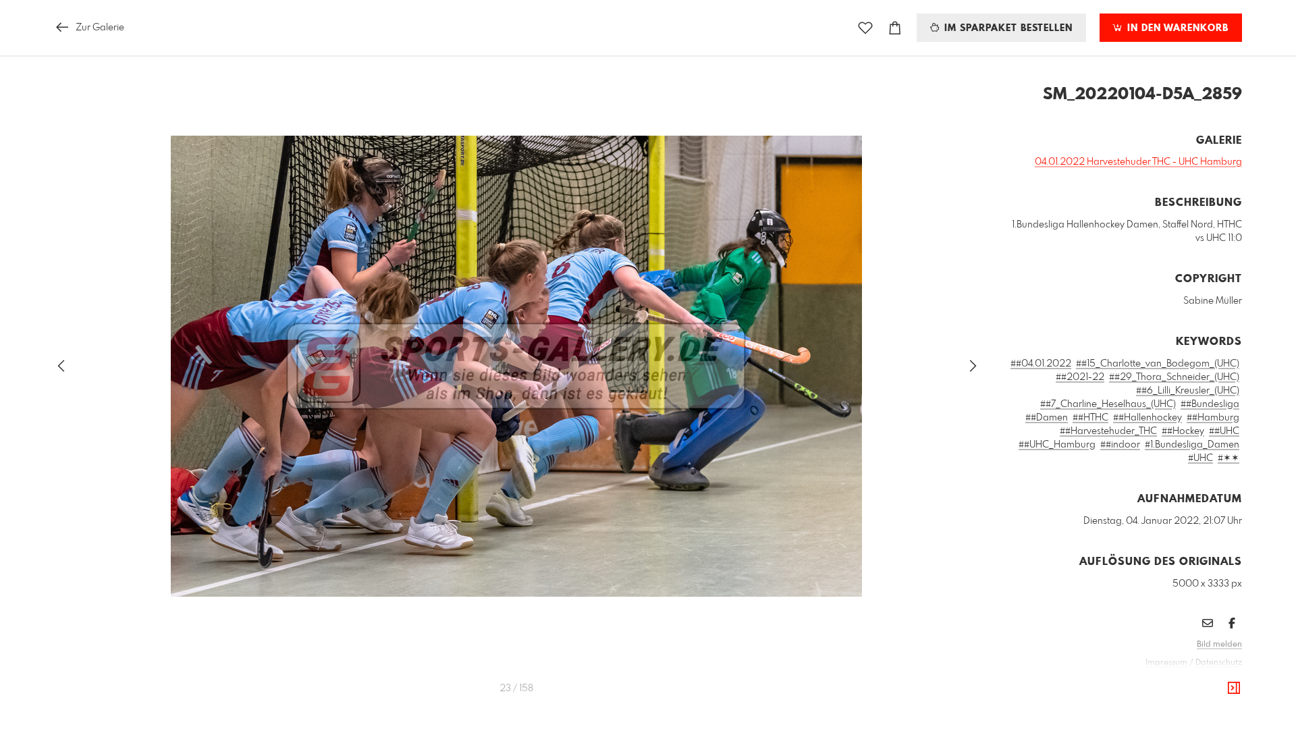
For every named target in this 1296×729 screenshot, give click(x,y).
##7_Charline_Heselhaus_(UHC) (1108, 404)
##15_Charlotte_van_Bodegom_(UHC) (1157, 364)
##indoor (1120, 445)
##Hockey (1183, 431)
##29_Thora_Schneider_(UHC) (1174, 377)
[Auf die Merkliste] (865, 28)
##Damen (1046, 418)
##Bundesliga (1210, 404)
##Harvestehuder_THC (1108, 431)
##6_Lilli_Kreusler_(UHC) (1187, 391)
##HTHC (1090, 418)
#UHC (1200, 458)
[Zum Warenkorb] (895, 28)
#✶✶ (1228, 458)
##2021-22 (1080, 377)
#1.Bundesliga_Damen (1192, 445)
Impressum (1166, 663)
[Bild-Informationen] (1234, 688)
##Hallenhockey (1147, 418)
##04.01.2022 (1040, 364)
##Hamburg (1213, 418)
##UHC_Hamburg (1057, 445)
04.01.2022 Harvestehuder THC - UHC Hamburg (1138, 162)
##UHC (1224, 431)
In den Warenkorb (1176, 28)
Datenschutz (1218, 663)
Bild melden (1219, 645)
